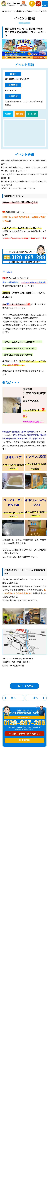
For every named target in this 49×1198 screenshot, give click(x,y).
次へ (35, 698)
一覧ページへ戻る (24, 685)
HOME (5, 11)
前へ (13, 698)
